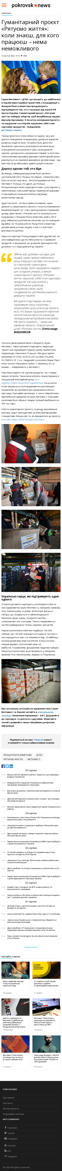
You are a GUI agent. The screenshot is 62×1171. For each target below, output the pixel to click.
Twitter (11, 1133)
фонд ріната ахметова (17, 754)
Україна (6, 13)
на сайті (7, 419)
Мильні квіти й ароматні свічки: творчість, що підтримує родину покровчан (33, 776)
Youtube (11, 1145)
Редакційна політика (13, 1113)
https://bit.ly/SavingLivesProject (28, 419)
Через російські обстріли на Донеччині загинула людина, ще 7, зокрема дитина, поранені (33, 896)
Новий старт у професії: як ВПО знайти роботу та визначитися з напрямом (29, 888)
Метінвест (34, 759)
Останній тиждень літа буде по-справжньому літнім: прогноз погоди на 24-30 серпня (31, 853)
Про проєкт (9, 1097)
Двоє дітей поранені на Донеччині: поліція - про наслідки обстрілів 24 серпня (33, 800)
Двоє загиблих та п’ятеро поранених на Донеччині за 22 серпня (33, 869)
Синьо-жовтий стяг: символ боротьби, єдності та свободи (33, 914)
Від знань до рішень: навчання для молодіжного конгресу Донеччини (33, 792)
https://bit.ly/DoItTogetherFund (27, 382)
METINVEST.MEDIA (11, 130)
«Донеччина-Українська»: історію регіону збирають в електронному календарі (32, 921)
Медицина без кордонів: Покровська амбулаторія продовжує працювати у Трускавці (30, 784)
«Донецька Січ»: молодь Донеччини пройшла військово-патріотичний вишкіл (33, 861)
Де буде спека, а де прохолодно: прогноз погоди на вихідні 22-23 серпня (31, 907)
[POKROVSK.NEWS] (31, 4)
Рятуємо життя (13, 759)
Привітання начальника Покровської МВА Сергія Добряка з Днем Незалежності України (33, 842)
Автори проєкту (11, 1108)
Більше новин (31, 947)
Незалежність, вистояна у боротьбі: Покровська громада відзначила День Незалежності (33, 818)
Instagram (12, 1138)
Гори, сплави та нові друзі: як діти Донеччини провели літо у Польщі (32, 937)
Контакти (8, 1103)
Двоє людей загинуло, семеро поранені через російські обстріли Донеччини (32, 834)
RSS (9, 1150)
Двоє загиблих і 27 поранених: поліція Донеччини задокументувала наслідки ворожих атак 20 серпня (31, 929)
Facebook (12, 1127)
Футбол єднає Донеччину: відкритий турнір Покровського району (34, 808)
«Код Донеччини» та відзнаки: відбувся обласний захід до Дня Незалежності (32, 826)
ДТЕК (39, 754)
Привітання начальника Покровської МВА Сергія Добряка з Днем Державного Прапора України (33, 877)
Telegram (38, 739)
